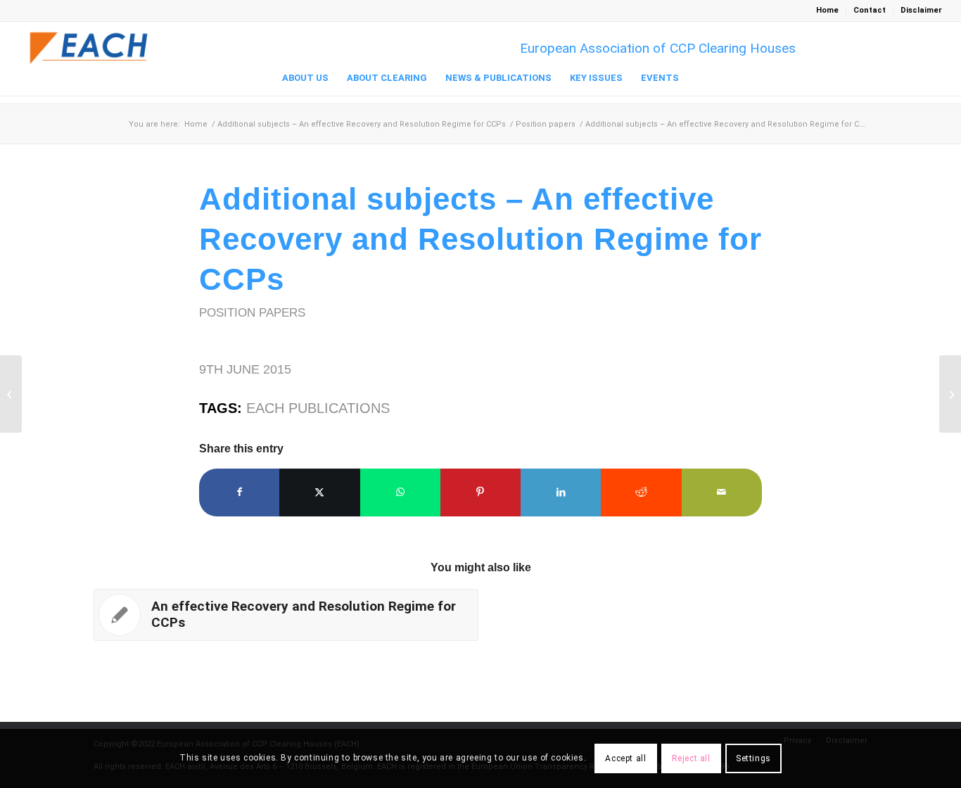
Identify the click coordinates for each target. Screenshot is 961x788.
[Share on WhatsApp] (400, 492)
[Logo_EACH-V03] (89, 48)
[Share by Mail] (722, 492)
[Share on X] (319, 492)
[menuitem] (827, 10)
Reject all (691, 758)
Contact (869, 10)
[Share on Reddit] (641, 492)
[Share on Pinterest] (480, 492)
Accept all (625, 758)
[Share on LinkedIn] (561, 492)
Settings (753, 758)
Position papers (252, 312)
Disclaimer (921, 10)
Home (827, 10)
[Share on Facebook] (239, 492)
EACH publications (318, 408)
